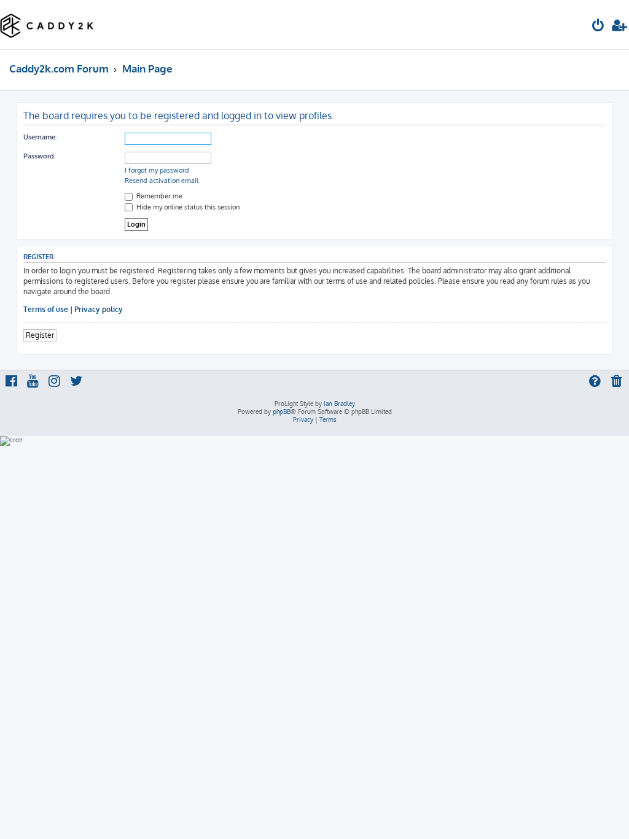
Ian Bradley (339, 403)
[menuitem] (598, 26)
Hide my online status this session (187, 207)
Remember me (158, 196)
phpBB (282, 411)
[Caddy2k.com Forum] (47, 24)
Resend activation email (161, 180)
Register (40, 335)
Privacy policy (98, 309)
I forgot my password (157, 170)
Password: (39, 156)
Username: (40, 137)
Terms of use (45, 309)
